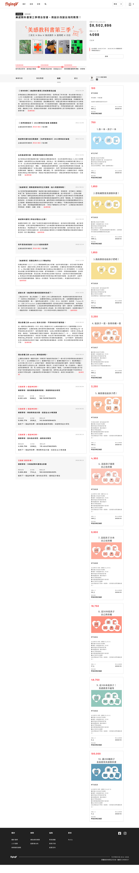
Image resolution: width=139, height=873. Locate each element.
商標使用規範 (16, 847)
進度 (59, 78)
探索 (38, 4)
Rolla (70, 840)
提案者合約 (34, 843)
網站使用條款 (35, 840)
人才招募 (14, 843)
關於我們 (14, 840)
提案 (31, 4)
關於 (24, 4)
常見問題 (39, 78)
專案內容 (19, 78)
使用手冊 (52, 843)
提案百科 (52, 847)
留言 (76, 78)
